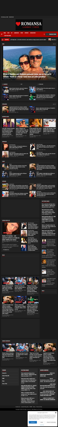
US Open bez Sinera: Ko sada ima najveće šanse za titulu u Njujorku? (32, 89)
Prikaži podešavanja (51, 422)
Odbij (41, 422)
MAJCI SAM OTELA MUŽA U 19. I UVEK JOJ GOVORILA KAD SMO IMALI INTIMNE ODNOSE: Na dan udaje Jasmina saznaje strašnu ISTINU (49, 219)
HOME (3, 378)
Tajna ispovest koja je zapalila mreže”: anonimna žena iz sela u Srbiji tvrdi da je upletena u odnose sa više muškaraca (48, 212)
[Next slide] (55, 44)
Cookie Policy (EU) (5, 375)
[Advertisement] (29, 8)
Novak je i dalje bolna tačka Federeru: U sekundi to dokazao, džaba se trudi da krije (5, 97)
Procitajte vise (6, 250)
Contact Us (4, 373)
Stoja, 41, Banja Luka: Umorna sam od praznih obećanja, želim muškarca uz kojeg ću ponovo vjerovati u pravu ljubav (24, 248)
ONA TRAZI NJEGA (7, 35)
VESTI (8, 33)
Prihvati (33, 422)
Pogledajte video (52, 34)
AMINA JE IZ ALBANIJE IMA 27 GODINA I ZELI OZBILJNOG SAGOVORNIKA (47, 398)
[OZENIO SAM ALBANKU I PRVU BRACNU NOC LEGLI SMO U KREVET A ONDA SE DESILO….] (49, 123)
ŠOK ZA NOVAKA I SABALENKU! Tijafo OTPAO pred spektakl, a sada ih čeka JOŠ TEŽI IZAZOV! (32, 174)
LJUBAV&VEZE (16, 33)
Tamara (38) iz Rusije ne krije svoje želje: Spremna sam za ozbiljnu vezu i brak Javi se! (32, 154)
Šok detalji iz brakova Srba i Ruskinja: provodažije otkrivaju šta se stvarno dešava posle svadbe (5, 194)
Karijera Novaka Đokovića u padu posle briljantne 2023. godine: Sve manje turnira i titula (5, 89)
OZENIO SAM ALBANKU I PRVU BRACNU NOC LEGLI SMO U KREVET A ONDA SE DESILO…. (49, 130)
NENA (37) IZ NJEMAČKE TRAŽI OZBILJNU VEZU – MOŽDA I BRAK (47, 374)
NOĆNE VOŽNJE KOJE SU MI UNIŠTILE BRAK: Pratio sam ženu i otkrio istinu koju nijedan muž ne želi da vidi (48, 386)
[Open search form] (44, 34)
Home (5, 33)
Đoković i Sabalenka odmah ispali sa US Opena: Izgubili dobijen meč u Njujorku (5, 174)
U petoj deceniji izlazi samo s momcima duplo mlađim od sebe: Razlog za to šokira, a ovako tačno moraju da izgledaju (29, 75)
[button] (55, 412)
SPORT (22, 33)
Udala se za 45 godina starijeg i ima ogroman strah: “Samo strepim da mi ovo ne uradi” (49, 226)
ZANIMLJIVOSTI (33, 33)
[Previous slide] (53, 44)
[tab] (11, 84)
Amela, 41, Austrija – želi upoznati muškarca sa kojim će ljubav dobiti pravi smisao (5, 147)
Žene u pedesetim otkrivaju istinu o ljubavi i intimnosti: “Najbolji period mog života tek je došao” (48, 205)
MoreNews (34, 409)
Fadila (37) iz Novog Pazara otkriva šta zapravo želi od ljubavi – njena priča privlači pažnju (5, 154)
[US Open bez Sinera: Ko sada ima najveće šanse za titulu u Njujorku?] (20, 281)
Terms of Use (4, 383)
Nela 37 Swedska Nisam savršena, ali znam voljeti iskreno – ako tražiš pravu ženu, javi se (47, 380)
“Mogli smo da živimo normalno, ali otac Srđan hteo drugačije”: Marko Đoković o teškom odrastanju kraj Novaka (5, 167)
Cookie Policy (42, 424)
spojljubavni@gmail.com (8, 78)
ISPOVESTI (26, 33)
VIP (11, 33)
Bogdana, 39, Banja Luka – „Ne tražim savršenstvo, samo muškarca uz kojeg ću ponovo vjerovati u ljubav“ (32, 147)
